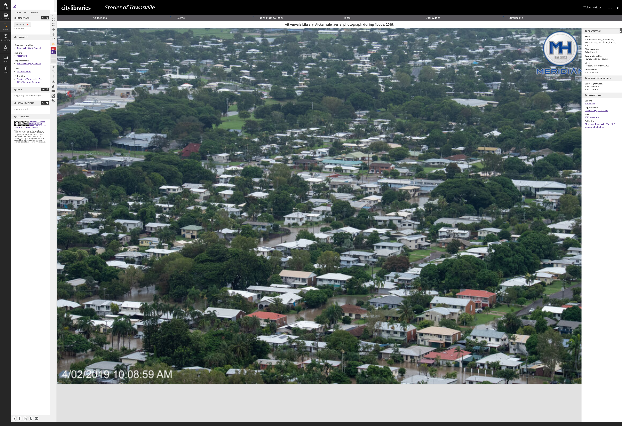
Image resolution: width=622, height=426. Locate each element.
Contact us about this (53, 91)
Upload (5, 61)
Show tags (20, 24)
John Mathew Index (271, 18)
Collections (100, 18)
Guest (598, 7)
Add (44, 18)
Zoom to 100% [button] (53, 43)
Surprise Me (516, 18)
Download (53, 81)
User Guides (433, 18)
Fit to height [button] (53, 34)
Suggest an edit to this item (14, 6)
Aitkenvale (22, 55)
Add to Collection (53, 86)
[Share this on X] (14, 417)
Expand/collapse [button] (621, 30)
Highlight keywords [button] (53, 76)
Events (180, 18)
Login (5, 51)
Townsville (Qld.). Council (29, 48)
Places (347, 18)
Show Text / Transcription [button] (53, 66)
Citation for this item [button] (53, 100)
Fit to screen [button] (53, 24)
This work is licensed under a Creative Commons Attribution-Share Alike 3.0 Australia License (30, 124)
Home (5, 8)
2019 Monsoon (24, 71)
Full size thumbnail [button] (53, 19)
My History (5, 40)
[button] (53, 52)
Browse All (5, 19)
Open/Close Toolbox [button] (55, 6)
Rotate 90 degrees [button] (53, 39)
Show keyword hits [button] (53, 71)
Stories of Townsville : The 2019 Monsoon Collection (29, 80)
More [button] (6, 72)
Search (5, 29)
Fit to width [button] (53, 29)
